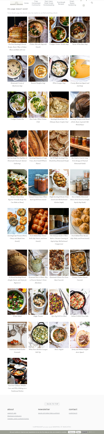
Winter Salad (17, 316)
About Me (11, 413)
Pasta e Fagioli (59, 349)
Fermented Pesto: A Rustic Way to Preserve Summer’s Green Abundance (38, 280)
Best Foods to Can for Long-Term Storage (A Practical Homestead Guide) (80, 160)
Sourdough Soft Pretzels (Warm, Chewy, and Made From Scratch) (17, 238)
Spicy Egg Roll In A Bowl (59, 316)
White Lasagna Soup (59, 83)
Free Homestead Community (36, 3)
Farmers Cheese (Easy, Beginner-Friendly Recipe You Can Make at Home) (17, 199)
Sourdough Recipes (61, 3)
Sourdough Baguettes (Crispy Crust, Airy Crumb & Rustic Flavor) (38, 160)
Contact (73, 413)
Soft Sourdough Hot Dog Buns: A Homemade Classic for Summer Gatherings (17, 160)
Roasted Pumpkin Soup (38, 83)
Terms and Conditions (18, 419)
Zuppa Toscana (38, 316)
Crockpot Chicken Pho (17, 119)
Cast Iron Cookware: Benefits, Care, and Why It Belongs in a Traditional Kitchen (17, 388)
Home (26, 3)
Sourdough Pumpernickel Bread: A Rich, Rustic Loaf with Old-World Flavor (80, 122)
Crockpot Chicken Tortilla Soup (59, 44)
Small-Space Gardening (72, 3)
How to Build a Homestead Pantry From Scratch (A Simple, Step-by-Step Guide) (80, 199)
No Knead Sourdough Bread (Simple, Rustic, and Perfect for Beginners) (17, 280)
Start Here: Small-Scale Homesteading (48, 3)
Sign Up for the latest (49, 413)
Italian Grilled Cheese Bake (79, 316)
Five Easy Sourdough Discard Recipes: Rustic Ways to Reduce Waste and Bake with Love (17, 47)
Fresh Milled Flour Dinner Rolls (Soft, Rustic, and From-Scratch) (38, 238)
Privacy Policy (14, 416)
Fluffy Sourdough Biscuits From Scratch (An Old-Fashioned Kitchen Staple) (59, 199)
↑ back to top (52, 404)
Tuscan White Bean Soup (79, 44)
